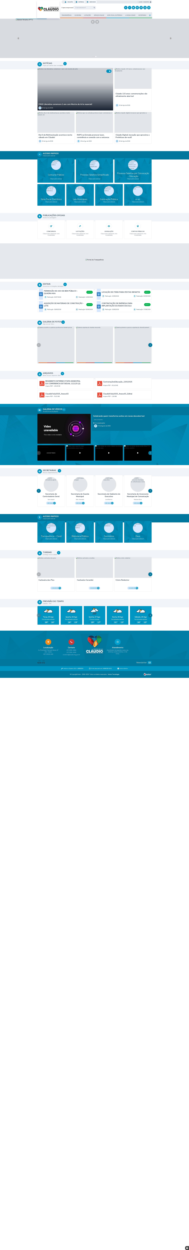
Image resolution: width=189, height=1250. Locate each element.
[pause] (97, 22)
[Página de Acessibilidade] (149, 7)
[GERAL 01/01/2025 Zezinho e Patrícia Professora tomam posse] (56, 345)
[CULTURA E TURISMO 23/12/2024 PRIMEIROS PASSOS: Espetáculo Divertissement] (133, 345)
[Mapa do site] (145, 7)
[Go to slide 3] (95, 56)
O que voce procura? (67, 8)
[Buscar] (94, 7)
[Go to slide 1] (93, 56)
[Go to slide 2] (94, 56)
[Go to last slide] (18, 38)
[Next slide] (170, 38)
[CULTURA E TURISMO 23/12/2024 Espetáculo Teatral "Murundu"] (94, 345)
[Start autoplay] (93, 22)
